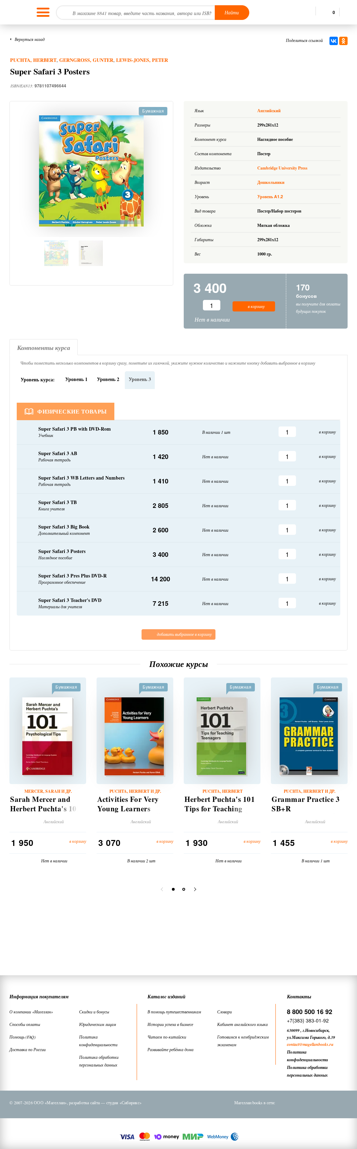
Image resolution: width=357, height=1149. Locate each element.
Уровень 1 (76, 379)
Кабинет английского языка (242, 1024)
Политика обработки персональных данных (99, 1061)
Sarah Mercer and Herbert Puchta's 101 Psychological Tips (45, 809)
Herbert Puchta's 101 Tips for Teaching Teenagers (219, 809)
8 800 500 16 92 (309, 1011)
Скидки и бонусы (94, 1011)
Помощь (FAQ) (22, 1037)
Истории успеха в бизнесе (170, 1024)
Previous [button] (162, 889)
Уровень (270, 197)
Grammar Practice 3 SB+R (306, 804)
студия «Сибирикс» (124, 1102)
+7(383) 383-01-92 (308, 1020)
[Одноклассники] (343, 41)
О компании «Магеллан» (31, 1011)
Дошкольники (270, 182)
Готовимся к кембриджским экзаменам (243, 1040)
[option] (91, 171)
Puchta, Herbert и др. (135, 791)
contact (293, 1044)
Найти (232, 12)
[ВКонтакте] (333, 41)
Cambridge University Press (282, 168)
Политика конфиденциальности (98, 1040)
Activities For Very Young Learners (128, 804)
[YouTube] (342, 1102)
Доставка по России (27, 1049)
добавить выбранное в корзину (184, 634)
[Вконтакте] (287, 1102)
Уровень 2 (108, 379)
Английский (269, 111)
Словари (224, 1011)
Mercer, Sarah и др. (48, 791)
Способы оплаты (24, 1024)
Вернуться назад (30, 39)
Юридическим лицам (97, 1024)
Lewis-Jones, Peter (142, 60)
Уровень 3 (140, 379)
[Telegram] (324, 1102)
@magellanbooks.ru (316, 1044)
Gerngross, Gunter (86, 60)
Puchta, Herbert (33, 60)
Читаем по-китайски (166, 1037)
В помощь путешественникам (174, 1011)
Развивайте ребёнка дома (170, 1049)
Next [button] (194, 889)
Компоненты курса (43, 347)
